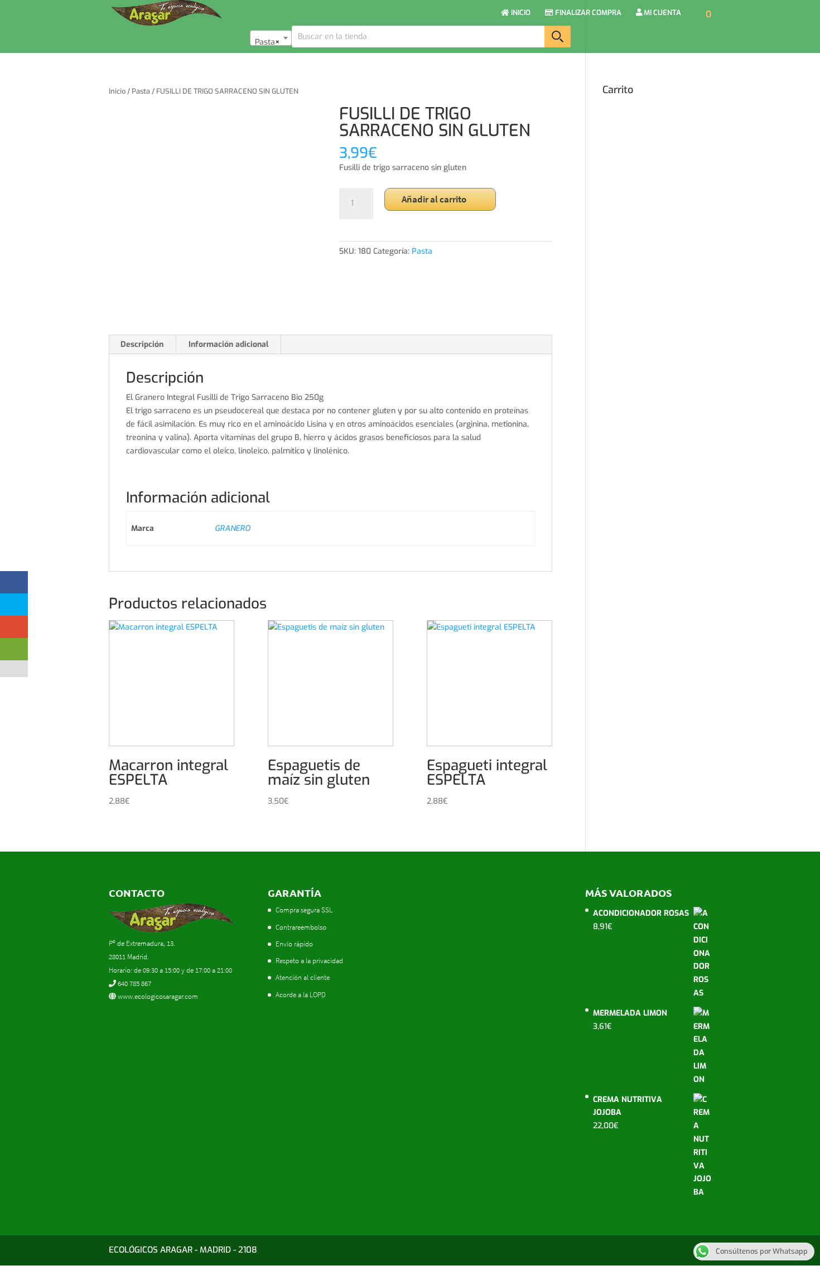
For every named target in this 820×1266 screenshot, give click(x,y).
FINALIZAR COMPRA (587, 13)
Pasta (141, 91)
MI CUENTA (661, 13)
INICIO (519, 13)
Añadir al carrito (434, 199)
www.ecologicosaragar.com (157, 996)
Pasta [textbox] (267, 42)
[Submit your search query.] (557, 36)
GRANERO (232, 528)
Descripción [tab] (141, 344)
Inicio (117, 91)
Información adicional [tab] (228, 344)
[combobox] (271, 38)
